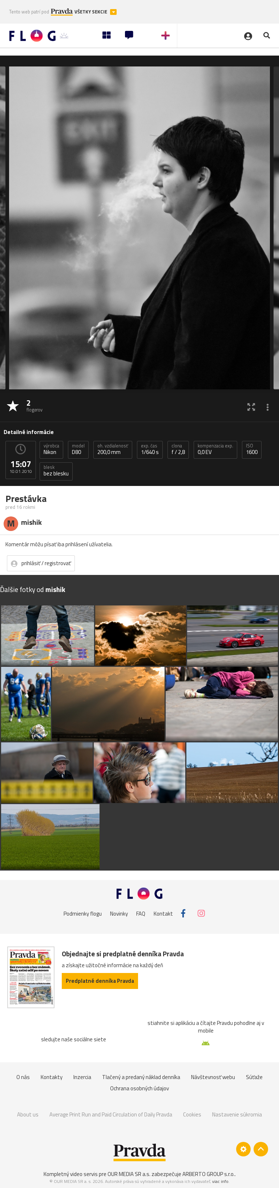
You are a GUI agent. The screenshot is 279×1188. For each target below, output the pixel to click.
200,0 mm (112, 449)
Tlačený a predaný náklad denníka (141, 1077)
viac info (220, 1181)
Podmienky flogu (83, 913)
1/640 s (150, 449)
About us (28, 1114)
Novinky (119, 913)
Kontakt (163, 913)
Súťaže (254, 1077)
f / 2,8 (178, 449)
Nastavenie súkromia (237, 1114)
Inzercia (82, 1077)
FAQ (140, 913)
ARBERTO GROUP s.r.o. (208, 1174)
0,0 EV (215, 449)
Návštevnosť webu (213, 1077)
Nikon (51, 449)
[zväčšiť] (251, 406)
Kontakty (51, 1077)
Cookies (192, 1114)
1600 (252, 449)
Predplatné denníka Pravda (100, 981)
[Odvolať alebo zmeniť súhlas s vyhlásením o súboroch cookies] (243, 1149)
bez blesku (56, 471)
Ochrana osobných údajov (139, 1088)
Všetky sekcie (91, 11)
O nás (23, 1077)
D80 (78, 449)
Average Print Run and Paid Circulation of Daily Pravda (110, 1114)
